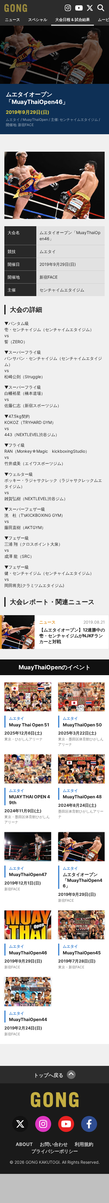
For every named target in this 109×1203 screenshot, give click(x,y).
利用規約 (84, 1144)
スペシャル (37, 19)
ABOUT (24, 1144)
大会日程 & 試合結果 (72, 19)
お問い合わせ (54, 1144)
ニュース (12, 19)
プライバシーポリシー (54, 1151)
